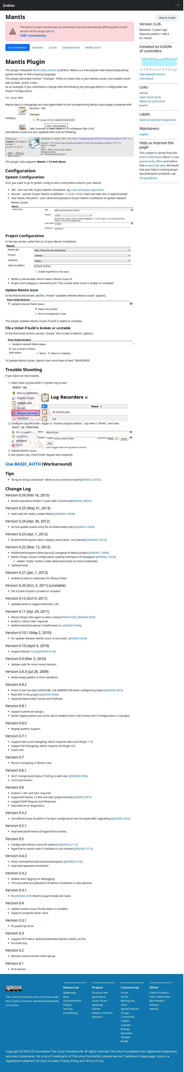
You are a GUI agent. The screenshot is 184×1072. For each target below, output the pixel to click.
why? (50, 31)
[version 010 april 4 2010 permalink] (51, 645)
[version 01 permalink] (26, 963)
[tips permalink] (16, 473)
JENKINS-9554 (68, 617)
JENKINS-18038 (65, 513)
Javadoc (144, 105)
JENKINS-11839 (84, 527)
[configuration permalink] (38, 170)
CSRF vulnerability (33, 36)
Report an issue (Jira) (152, 101)
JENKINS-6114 (46, 651)
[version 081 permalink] (29, 706)
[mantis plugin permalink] (48, 61)
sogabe (143, 134)
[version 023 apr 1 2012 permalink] (50, 534)
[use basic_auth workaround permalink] (74, 464)
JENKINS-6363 (77, 638)
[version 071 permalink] (29, 736)
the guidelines (148, 178)
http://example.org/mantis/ (87, 189)
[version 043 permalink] (29, 856)
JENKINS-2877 (82, 797)
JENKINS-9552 (86, 617)
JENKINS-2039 (23, 896)
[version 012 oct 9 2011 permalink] (49, 598)
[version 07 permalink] (26, 757)
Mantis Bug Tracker (44, 70)
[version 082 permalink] (29, 684)
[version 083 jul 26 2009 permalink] (51, 671)
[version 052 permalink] (29, 813)
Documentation (17, 47)
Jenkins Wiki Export (150, 157)
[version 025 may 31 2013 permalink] (52, 508)
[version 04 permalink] (26, 903)
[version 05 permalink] (26, 839)
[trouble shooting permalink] (44, 369)
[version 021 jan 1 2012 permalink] (50, 572)
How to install (167, 17)
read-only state (156, 165)
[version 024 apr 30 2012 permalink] (52, 521)
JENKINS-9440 (72, 625)
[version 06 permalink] (26, 787)
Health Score (93, 47)
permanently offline (151, 161)
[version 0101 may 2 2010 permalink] (53, 632)
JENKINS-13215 (97, 539)
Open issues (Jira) (150, 97)
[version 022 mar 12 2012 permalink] (52, 547)
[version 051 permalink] (29, 825)
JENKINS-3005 (78, 776)
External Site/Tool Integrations (157, 120)
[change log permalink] (33, 488)
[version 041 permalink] (29, 890)
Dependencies (71, 47)
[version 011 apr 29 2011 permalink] (51, 611)
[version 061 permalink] (29, 770)
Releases (38, 47)
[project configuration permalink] (46, 235)
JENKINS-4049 (49, 694)
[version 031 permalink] (29, 920)
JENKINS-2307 (120, 818)
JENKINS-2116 (73, 861)
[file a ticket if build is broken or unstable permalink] (72, 328)
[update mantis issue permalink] (40, 290)
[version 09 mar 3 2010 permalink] (48, 658)
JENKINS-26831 (81, 501)
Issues (53, 47)
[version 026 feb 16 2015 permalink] (51, 495)
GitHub (143, 93)
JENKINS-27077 (91, 479)
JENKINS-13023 (106, 557)
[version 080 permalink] (29, 723)
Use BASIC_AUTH (23, 464)
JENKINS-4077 (113, 690)
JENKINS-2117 (68, 844)
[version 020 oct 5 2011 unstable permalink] (68, 585)
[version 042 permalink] (29, 873)
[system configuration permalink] (46, 177)
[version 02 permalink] (26, 950)
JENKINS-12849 (98, 552)
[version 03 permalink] (26, 933)
